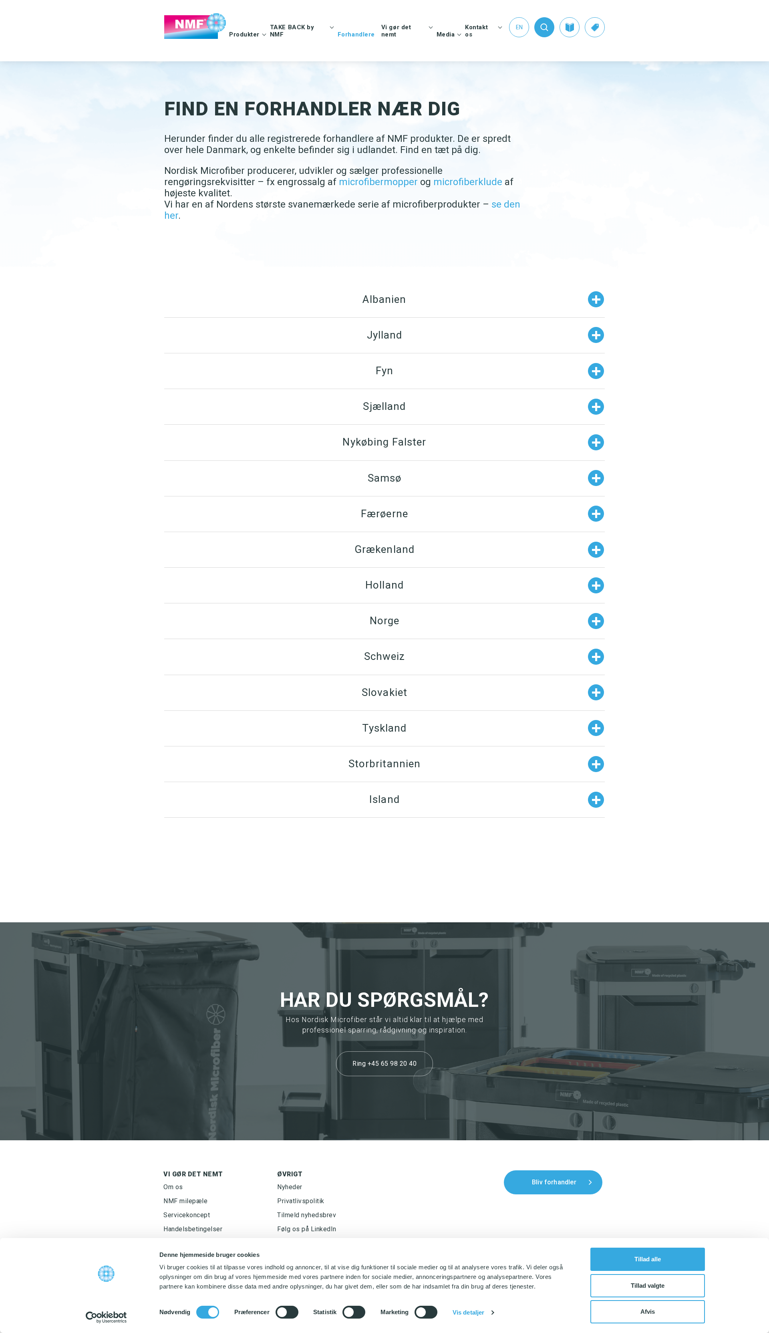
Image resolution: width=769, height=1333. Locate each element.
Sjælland (384, 406)
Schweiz (384, 656)
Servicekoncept (186, 1215)
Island (384, 799)
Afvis (647, 1311)
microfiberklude (467, 182)
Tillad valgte (647, 1285)
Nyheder (289, 1187)
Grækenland (384, 549)
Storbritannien (384, 764)
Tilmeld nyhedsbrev (306, 1215)
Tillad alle (647, 1259)
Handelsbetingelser (192, 1229)
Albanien (384, 299)
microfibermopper (378, 182)
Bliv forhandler (554, 1182)
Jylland (385, 335)
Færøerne (384, 514)
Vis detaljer (468, 1312)
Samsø (385, 478)
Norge (385, 621)
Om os (173, 1187)
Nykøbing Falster (384, 442)
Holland (384, 585)
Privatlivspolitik (300, 1201)
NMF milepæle (185, 1201)
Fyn (384, 371)
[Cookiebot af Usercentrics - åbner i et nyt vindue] (106, 1317)
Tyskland (384, 728)
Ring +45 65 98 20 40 (384, 1063)
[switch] (287, 1312)
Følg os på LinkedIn (306, 1229)
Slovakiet (384, 692)
